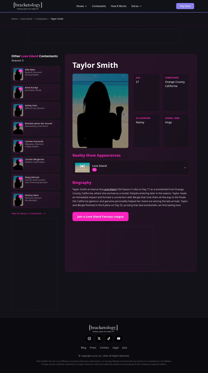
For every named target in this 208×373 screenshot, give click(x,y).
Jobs (124, 347)
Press (93, 347)
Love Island (26, 18)
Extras (135, 6)
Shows (80, 6)
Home (14, 18)
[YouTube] (118, 338)
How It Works (119, 6)
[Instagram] (89, 338)
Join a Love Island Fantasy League (100, 216)
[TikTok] (109, 338)
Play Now (185, 6)
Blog (83, 347)
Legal (116, 347)
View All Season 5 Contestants (26, 213)
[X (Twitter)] (99, 338)
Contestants (99, 6)
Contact (104, 347)
